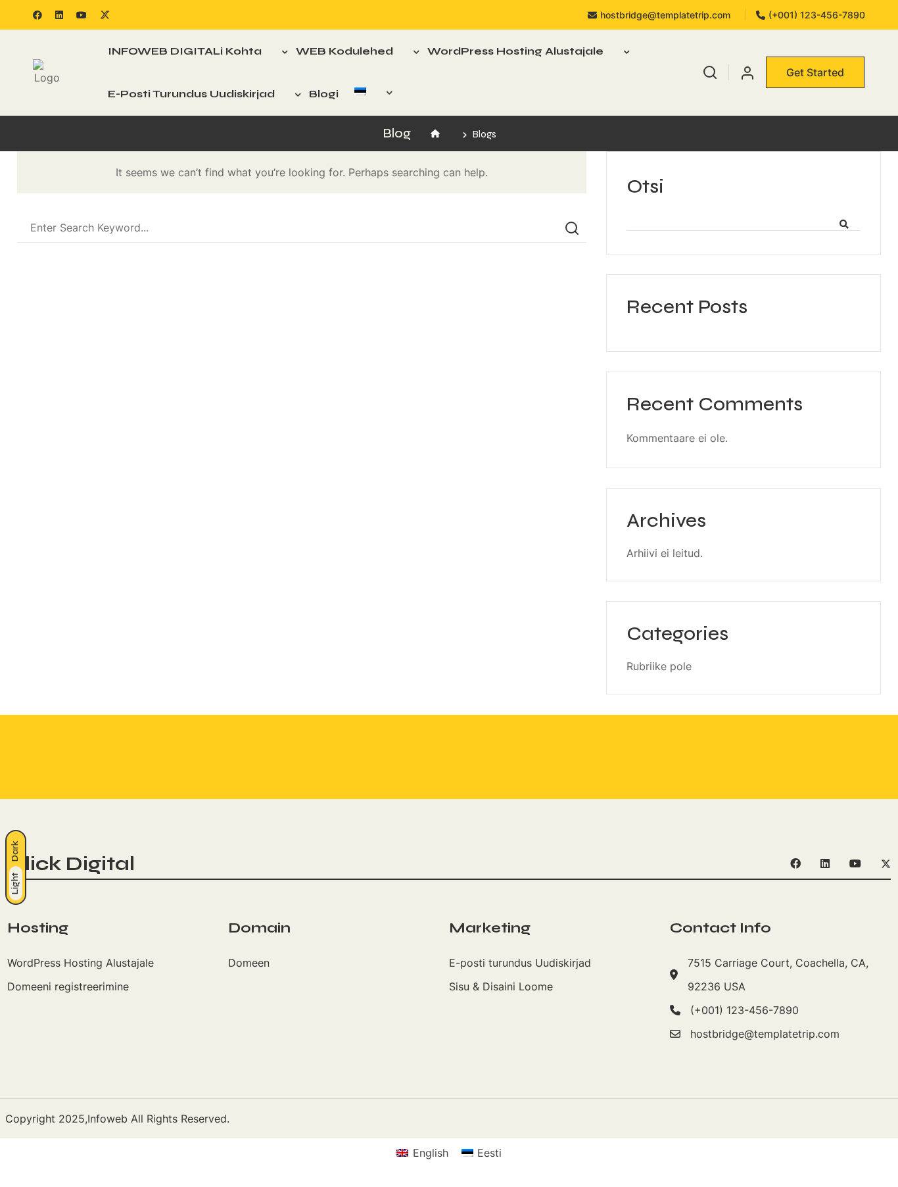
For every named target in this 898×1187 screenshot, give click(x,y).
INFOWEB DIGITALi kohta (185, 51)
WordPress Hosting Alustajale (515, 51)
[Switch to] (369, 91)
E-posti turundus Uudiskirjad (191, 93)
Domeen (249, 962)
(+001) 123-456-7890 (816, 14)
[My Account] (747, 71)
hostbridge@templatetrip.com (665, 14)
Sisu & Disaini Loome (501, 986)
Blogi (324, 93)
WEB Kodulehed (344, 51)
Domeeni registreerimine (68, 986)
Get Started (815, 72)
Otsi (645, 186)
